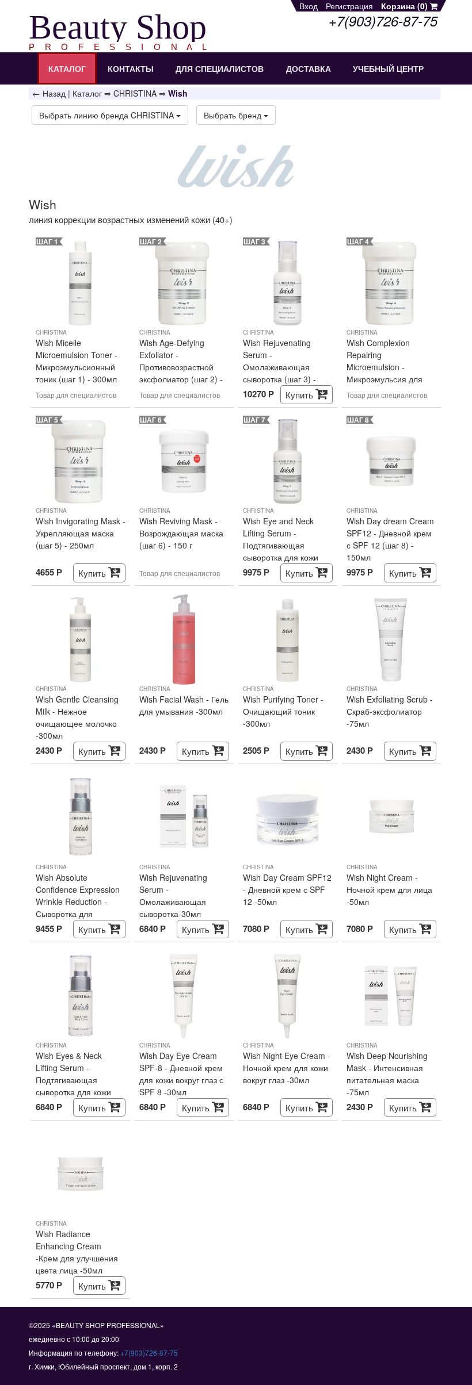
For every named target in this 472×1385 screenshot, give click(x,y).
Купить (300, 395)
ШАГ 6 (151, 420)
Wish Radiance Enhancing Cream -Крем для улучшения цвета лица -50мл (77, 1252)
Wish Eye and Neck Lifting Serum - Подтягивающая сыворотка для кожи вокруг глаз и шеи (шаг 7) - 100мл (285, 539)
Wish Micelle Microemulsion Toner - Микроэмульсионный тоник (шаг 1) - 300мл (76, 361)
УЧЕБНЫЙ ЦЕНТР (388, 68)
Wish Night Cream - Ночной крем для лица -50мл (389, 889)
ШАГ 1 (47, 241)
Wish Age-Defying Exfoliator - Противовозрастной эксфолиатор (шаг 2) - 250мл (181, 361)
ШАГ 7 (254, 420)
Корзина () (405, 5)
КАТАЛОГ (67, 68)
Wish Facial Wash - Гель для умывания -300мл (184, 705)
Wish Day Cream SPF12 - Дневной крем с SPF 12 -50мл (287, 889)
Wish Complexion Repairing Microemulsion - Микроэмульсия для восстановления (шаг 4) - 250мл (391, 361)
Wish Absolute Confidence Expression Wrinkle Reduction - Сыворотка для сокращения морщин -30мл (78, 896)
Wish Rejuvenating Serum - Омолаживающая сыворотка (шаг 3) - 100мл (279, 361)
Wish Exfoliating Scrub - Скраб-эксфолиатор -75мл (390, 711)
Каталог (87, 93)
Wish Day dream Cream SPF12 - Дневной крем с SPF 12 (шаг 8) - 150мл (390, 539)
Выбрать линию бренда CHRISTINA (107, 115)
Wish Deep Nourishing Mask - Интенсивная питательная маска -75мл (387, 1074)
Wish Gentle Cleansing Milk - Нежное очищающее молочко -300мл (77, 717)
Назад (54, 93)
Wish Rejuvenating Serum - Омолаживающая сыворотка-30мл (173, 895)
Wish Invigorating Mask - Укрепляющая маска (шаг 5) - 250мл (80, 533)
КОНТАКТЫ (131, 68)
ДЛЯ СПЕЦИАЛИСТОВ (220, 68)
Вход (308, 5)
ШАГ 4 (358, 241)
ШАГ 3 (254, 241)
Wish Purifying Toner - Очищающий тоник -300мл (283, 711)
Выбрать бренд (234, 115)
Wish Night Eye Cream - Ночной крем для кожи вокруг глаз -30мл (286, 1067)
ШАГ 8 (358, 420)
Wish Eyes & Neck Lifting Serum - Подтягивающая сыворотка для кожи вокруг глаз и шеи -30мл (73, 1074)
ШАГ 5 (47, 420)
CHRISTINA (135, 93)
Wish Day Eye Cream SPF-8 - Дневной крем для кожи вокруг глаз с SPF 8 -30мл (181, 1074)
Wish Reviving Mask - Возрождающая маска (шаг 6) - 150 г (181, 533)
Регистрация (349, 5)
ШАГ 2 (151, 241)
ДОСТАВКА (308, 68)
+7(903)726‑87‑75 (149, 1352)
